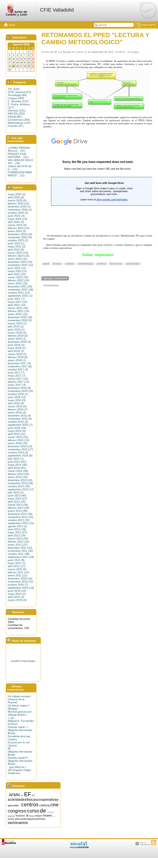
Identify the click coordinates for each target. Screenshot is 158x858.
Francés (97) (16, 125)
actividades (133, 263)
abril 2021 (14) (17, 304)
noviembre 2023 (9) (20, 237)
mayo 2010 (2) (17, 593)
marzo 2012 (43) (18, 538)
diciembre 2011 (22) (20, 547)
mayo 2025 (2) (17, 194)
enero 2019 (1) (17, 338)
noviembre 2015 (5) (20, 418)
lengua (31, 816)
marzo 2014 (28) (18, 470)
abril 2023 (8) (16, 249)
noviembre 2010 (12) (20, 581)
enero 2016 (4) (17, 412)
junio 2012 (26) (17, 529)
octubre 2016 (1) (18, 394)
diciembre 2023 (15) (20, 234)
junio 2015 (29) (17, 427)
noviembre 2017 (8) (20, 366)
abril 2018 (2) (16, 351)
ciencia (44, 805)
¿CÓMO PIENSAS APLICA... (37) (19, 149)
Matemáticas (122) (19, 122)
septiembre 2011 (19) (21, 556)
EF (27, 794)
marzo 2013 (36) (18, 504)
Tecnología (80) (17, 95)
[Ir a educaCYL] (79, 847)
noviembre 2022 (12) (20, 264)
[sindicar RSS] (153, 842)
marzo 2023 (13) (18, 252)
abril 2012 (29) (17, 535)
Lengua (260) (16, 98)
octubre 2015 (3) (18, 421)
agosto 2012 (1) (17, 526)
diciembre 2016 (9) (19, 387)
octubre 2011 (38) (18, 553)
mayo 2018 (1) (17, 347)
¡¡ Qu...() (21, 720)
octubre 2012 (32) (19, 520)
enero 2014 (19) (18, 477)
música (54, 816)
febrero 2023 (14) (18, 255)
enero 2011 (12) (17, 575)
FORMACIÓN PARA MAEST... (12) (20, 174)
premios (40, 818)
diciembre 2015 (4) (19, 415)
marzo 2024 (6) (17, 225)
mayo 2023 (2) (17, 246)
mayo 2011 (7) (16, 563)
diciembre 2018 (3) (19, 341)
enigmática (11, 816)
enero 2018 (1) (17, 360)
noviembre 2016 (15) (20, 390)
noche (11, 819)
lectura (57, 263)
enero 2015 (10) (18, 443)
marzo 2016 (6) (17, 406)
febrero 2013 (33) (18, 507)
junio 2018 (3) (16, 344)
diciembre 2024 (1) (19, 206)
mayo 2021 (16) (17, 301)
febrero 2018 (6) (18, 357)
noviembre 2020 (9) (20, 320)
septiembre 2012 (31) (21, 523)
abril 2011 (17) (16, 566)
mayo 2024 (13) (17, 218)
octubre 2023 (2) (18, 240)
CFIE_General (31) (19, 92)
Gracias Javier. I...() (20, 730)
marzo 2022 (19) (18, 277)
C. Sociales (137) (18, 101)
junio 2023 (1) (16, 243)
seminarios (18, 822)
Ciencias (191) (16, 110)
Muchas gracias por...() (21, 713)
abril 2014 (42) (17, 467)
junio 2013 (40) (17, 495)
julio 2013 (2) (16, 492)
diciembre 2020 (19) (20, 317)
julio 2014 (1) (16, 458)
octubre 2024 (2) (18, 212)
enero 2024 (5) (17, 231)
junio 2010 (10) (17, 590)
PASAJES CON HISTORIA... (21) (18, 155)
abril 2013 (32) (17, 501)
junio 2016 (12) (17, 397)
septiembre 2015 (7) (20, 424)
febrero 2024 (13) (18, 228)
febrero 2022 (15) (18, 280)
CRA (21, 795)
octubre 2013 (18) (19, 486)
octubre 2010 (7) (18, 584)
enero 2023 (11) (17, 258)
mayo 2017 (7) (17, 375)
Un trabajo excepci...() (20, 699)
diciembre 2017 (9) (19, 363)
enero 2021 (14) (18, 314)
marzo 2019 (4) (17, 332)
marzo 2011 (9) (17, 569)
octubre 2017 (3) (18, 369)
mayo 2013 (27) (17, 498)
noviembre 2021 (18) (20, 289)
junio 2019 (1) (16, 329)
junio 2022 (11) (17, 268)
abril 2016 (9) (16, 403)
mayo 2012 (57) (17, 532)
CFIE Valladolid (57, 9)
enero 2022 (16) (18, 283)
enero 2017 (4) (17, 384)
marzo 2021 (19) (18, 308)
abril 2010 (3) (16, 596)
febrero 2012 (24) (18, 541)
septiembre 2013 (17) (21, 489)
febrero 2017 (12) (18, 381)
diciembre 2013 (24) (20, 480)
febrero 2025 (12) (18, 203)
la (27, 815)
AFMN (14, 795)
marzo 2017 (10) (18, 378)
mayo (38, 815)
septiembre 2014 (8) (20, 455)
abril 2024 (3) (16, 221)
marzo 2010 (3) (17, 600)
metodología (85, 263)
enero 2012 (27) (18, 544)
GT (33, 795)
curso (33, 810)
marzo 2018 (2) (17, 354)
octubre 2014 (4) (18, 452)
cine (54, 804)
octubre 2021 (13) (19, 292)
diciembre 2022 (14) (20, 261)
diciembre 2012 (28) (20, 513)
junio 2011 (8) (16, 560)
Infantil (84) (15, 116)
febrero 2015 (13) (18, 440)
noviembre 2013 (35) (20, 483)
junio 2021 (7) (16, 298)
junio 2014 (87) (17, 461)
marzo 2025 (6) (17, 200)
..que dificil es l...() (19, 770)
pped (46, 263)
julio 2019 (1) (16, 326)
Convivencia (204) (19, 119)
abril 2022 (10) (17, 274)
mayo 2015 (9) (17, 430)
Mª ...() (20, 751)
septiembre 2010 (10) (21, 587)
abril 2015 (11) (16, 434)
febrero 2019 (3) (18, 335)
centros (101, 263)
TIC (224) (13, 88)
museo (47, 815)
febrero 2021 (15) (18, 311)
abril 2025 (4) (16, 197)
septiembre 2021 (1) (20, 295)
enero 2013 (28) (18, 510)
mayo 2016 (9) (17, 400)
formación (116, 263)
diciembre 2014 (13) (20, 446)
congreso (17, 810)
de (43, 811)
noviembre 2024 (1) (20, 209)
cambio (69, 263)
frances (20, 815)
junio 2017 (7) (16, 372)
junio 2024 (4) (16, 215)
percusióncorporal (25, 818)
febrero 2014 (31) (18, 473)
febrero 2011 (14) (18, 572)
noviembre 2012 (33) (20, 517)
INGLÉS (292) (16, 113)
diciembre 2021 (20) (20, 286)
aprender (13, 805)
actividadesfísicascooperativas (33, 799)
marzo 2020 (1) (17, 323)
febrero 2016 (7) (18, 409)
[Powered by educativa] (9, 842)
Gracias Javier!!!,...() (20, 760)
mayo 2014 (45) (17, 464)
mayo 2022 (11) (17, 271)
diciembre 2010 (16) (20, 578)
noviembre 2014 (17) (20, 449)
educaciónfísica (50, 812)
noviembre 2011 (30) (20, 550)
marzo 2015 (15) (18, 437)
